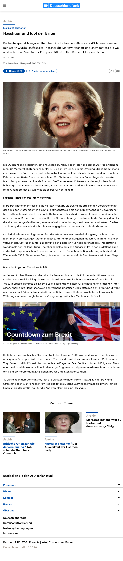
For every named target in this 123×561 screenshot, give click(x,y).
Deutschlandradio (14, 517)
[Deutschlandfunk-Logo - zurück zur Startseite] (61, 5)
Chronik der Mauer (61, 542)
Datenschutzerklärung (17, 522)
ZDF (25, 542)
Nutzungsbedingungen (18, 528)
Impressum (10, 533)
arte (44, 542)
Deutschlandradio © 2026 (20, 547)
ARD (18, 542)
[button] (4, 5)
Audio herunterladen (43, 71)
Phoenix (35, 542)
